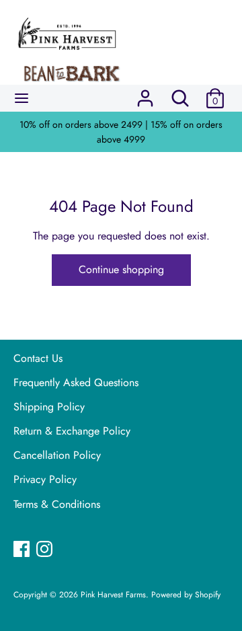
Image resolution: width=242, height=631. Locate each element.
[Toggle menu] (21, 98)
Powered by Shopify (185, 595)
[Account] (145, 93)
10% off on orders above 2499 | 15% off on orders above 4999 (121, 132)
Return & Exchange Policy (71, 431)
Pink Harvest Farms (113, 595)
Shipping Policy (49, 406)
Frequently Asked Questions (75, 382)
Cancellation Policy (57, 455)
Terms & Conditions (56, 504)
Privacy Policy (45, 479)
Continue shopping (121, 269)
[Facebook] (22, 550)
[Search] (180, 93)
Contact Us (38, 358)
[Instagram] (45, 550)
